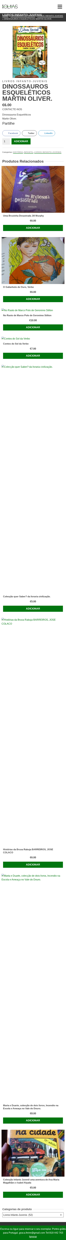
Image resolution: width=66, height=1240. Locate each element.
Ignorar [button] (33, 1236)
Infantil (28, 152)
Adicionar (21, 141)
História (18, 152)
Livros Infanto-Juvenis (47, 152)
